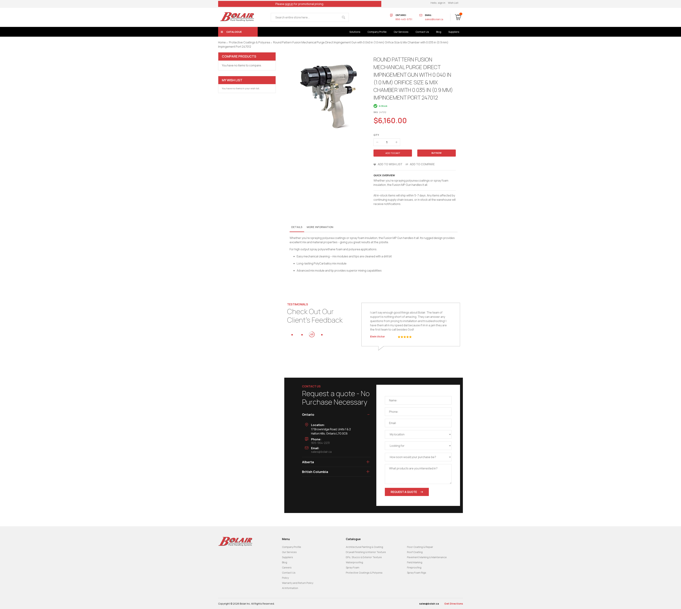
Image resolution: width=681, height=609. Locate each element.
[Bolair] (237, 16)
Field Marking (414, 562)
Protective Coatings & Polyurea (249, 42)
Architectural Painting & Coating (364, 547)
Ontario (308, 414)
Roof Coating (415, 552)
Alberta (308, 462)
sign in (289, 4)
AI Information (290, 588)
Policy (285, 577)
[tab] (297, 228)
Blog (284, 562)
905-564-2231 (320, 442)
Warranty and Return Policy (297, 583)
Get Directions (453, 603)
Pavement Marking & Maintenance (427, 557)
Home (222, 42)
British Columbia (315, 472)
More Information (320, 227)
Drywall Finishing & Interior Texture (366, 552)
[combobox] (310, 17)
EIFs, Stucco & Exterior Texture (364, 557)
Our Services (289, 552)
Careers (287, 567)
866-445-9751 (403, 19)
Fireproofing (414, 567)
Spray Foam (352, 567)
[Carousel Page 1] (292, 335)
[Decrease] (377, 142)
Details (296, 227)
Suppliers (287, 557)
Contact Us (288, 572)
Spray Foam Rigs (416, 572)
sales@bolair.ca (434, 19)
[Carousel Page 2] (302, 335)
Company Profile (291, 547)
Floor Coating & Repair (420, 547)
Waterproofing (354, 562)
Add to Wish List (390, 164)
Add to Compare (422, 164)
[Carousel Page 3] (312, 335)
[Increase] (396, 142)
